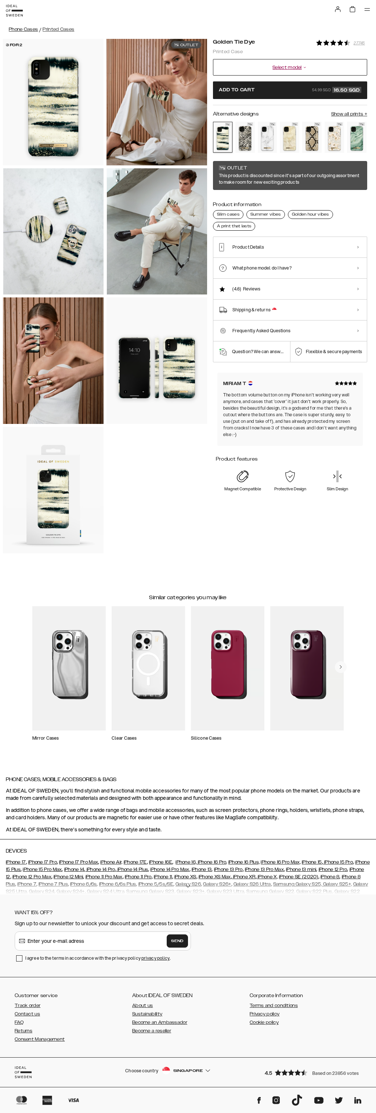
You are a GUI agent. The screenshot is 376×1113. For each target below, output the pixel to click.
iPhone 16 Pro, (211, 862)
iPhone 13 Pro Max (264, 869)
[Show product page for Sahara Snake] (312, 137)
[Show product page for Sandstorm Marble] (289, 137)
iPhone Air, (111, 862)
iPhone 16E (160, 862)
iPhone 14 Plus (132, 869)
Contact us (27, 1014)
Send (177, 941)
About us (142, 1005)
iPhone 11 (163, 876)
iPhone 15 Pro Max (42, 869)
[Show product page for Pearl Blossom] (334, 137)
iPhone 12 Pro (333, 869)
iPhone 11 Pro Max (104, 876)
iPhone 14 (74, 869)
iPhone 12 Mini (68, 876)
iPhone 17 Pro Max (78, 862)
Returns (23, 1030)
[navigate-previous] (341, 667)
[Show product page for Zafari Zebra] (245, 137)
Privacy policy (264, 1014)
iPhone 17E (135, 862)
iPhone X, (267, 876)
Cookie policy (264, 1022)
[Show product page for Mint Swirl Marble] (356, 137)
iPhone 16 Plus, (244, 862)
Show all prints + (349, 114)
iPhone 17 (16, 862)
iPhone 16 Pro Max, (280, 862)
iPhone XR (244, 876)
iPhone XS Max (215, 876)
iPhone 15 (312, 862)
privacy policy (155, 958)
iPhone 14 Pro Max (169, 869)
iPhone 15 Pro (338, 862)
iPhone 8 (330, 876)
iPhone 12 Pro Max (31, 876)
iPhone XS (185, 876)
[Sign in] (337, 9)
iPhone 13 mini (301, 869)
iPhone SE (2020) (298, 876)
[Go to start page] (14, 11)
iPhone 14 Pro (100, 869)
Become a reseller (151, 1030)
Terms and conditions (274, 1005)
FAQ (19, 1022)
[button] (313, 1072)
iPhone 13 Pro (228, 869)
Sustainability (147, 1014)
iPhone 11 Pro (138, 876)
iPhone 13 (202, 869)
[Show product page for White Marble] (267, 137)
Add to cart (289, 90)
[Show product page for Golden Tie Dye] (222, 137)
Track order (27, 1005)
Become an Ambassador (159, 1022)
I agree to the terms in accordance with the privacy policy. (97, 958)
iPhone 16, (186, 862)
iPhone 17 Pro (42, 862)
